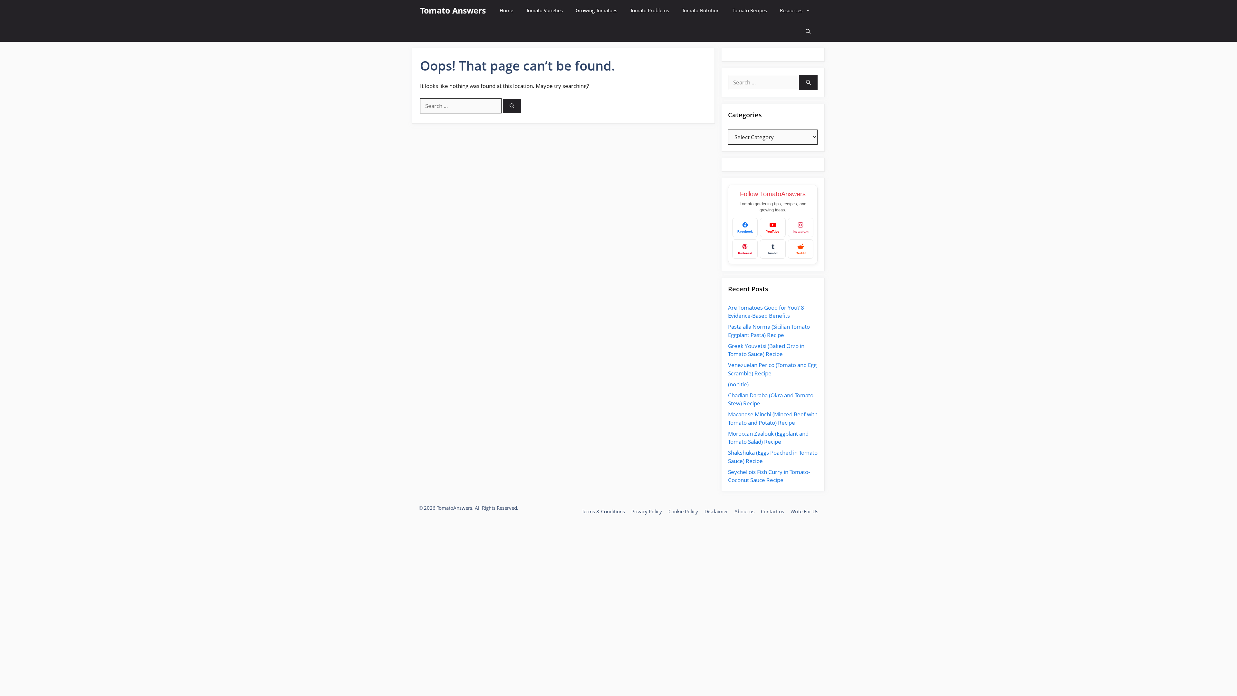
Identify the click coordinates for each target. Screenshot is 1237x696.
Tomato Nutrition (701, 10)
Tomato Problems (649, 10)
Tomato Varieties (544, 10)
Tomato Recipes (750, 10)
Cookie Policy (683, 511)
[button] (808, 31)
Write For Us (804, 511)
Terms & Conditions (603, 511)
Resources (791, 10)
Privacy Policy (646, 511)
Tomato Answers (453, 10)
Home (506, 10)
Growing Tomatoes (596, 10)
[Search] (512, 106)
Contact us (772, 511)
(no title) (738, 384)
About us (744, 511)
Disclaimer (716, 511)
